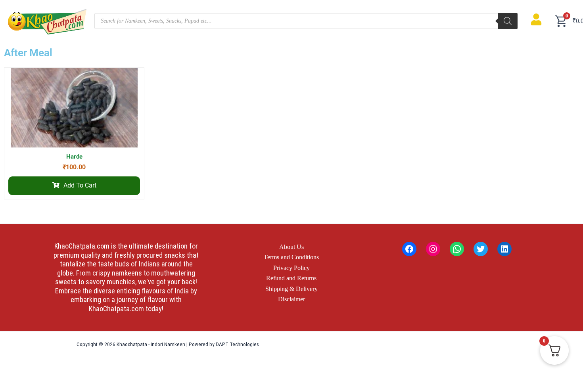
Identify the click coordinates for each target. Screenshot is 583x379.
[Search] (508, 21)
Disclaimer (291, 299)
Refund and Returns (291, 278)
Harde (74, 156)
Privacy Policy (291, 267)
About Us (291, 246)
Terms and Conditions (291, 257)
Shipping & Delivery (291, 288)
